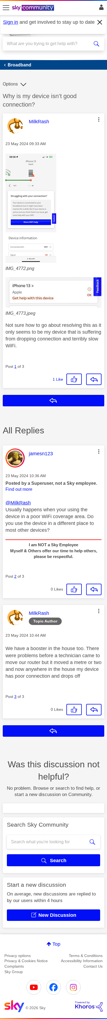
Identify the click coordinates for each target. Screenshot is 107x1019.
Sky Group (13, 972)
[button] (99, 119)
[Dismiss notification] (99, 22)
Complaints (14, 966)
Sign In (100, 9)
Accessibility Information (82, 961)
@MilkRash (18, 503)
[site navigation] (6, 7)
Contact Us (93, 966)
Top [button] (56, 944)
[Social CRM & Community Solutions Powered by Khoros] (89, 1006)
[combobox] (48, 44)
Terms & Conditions (86, 955)
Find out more (18, 489)
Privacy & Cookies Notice (26, 961)
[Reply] (94, 379)
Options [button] (10, 84)
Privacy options (17, 955)
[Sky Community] (33, 8)
